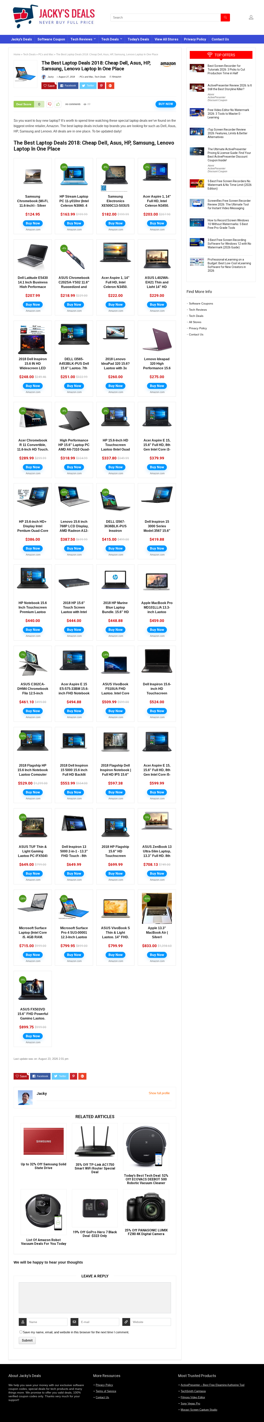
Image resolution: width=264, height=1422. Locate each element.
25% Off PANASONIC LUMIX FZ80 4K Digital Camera (146, 1232)
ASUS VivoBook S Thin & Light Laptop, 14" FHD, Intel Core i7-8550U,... (115, 937)
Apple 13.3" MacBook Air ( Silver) (157, 932)
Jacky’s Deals (21, 39)
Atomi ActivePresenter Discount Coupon (217, 97)
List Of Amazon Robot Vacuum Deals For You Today (43, 1242)
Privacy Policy (195, 39)
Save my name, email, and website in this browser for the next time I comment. (76, 1332)
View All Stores (166, 39)
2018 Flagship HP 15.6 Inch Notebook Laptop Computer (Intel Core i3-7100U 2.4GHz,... (33, 774)
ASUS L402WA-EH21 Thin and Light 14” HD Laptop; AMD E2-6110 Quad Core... (157, 287)
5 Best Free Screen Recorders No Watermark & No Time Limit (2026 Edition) (230, 184)
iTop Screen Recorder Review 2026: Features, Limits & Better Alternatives (228, 133)
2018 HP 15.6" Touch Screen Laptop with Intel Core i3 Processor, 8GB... (74, 612)
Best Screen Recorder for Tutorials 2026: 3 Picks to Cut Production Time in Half (226, 69)
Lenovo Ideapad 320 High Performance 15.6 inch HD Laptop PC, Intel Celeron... (156, 368)
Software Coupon (51, 39)
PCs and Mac (45, 54)
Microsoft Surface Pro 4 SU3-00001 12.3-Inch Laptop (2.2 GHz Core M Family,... (74, 937)
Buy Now (166, 104)
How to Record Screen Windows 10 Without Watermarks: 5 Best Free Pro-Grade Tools (228, 224)
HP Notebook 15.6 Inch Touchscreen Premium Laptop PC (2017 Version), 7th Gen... (32, 612)
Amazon (116, 76)
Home (17, 54)
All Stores (195, 322)
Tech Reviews (81, 39)
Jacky (50, 77)
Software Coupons (201, 303)
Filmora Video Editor (193, 1397)
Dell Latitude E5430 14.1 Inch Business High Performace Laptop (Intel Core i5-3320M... (33, 287)
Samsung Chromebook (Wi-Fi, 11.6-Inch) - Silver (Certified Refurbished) (32, 205)
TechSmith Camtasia (193, 1391)
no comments (72, 104)
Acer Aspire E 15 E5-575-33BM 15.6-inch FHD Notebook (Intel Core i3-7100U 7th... (74, 693)
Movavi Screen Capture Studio (199, 1409)
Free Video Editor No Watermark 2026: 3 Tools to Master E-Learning (228, 113)
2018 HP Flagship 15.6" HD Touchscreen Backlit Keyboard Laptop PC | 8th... (115, 856)
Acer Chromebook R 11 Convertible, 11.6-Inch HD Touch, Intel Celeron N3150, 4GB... (32, 449)
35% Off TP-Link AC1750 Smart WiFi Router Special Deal (95, 1168)
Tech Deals (110, 39)
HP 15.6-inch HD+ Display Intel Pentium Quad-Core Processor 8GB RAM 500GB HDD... (32, 531)
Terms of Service (106, 1391)
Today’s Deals (138, 39)
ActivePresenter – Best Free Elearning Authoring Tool (212, 1385)
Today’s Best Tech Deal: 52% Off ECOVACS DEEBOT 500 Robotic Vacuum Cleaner (146, 1179)
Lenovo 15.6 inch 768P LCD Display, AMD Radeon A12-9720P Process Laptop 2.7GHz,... (74, 531)
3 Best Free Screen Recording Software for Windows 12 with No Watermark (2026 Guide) (229, 243)
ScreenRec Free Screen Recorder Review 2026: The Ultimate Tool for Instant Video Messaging (229, 204)
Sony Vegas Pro (190, 1403)
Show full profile (159, 1093)
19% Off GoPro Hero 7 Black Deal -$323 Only (95, 1234)
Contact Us (220, 39)
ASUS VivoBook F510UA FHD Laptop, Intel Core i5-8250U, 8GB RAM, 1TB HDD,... (115, 693)
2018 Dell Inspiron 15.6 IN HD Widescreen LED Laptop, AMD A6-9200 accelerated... (32, 368)
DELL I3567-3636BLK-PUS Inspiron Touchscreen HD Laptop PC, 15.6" (115, 531)
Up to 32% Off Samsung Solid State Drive (43, 1166)
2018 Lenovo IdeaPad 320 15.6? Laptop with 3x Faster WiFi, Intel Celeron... (115, 368)
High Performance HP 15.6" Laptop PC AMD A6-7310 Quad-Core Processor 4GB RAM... (74, 449)
